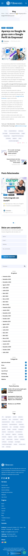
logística (14, 434)
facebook (22, 427)
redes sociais (9, 439)
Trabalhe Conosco (5, 518)
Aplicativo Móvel (5, 362)
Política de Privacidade (16, 553)
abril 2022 (5, 302)
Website (3, 379)
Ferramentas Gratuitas (14, 133)
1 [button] (13, 222)
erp (10, 427)
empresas (21, 131)
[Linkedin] (8, 478)
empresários (5, 427)
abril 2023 (5, 296)
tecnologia (10, 441)
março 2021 (6, 338)
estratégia (5, 133)
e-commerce (19, 422)
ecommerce (4, 424)
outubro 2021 (6, 318)
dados (21, 419)
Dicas (7, 13)
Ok (8, 553)
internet (4, 432)
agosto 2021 (6, 324)
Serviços (3, 508)
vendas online (22, 444)
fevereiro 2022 (7, 307)
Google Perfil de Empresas (17, 136)
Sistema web (4, 485)
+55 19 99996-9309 (12, 536)
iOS (3, 434)
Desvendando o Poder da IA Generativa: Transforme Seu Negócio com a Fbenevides (15, 398)
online (20, 138)
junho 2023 (6, 290)
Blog (2, 515)
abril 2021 (5, 335)
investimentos (19, 432)
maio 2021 (5, 332)
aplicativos (4, 419)
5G (2, 417)
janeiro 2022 (6, 310)
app (10, 419)
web (3, 446)
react (3, 439)
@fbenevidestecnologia (21, 126)
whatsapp (8, 446)
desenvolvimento (6, 422)
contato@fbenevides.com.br (11, 532)
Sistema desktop (5, 490)
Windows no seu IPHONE (14, 404)
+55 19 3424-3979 (11, 534)
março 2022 (6, 304)
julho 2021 (5, 327)
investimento (11, 432)
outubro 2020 (6, 349)
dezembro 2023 (7, 279)
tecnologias (17, 441)
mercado (4, 436)
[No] (26, 551)
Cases (2, 513)
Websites (3, 494)
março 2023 (6, 299)
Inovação (11, 194)
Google (23, 133)
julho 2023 (5, 287)
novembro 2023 (7, 282)
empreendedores (12, 131)
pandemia (21, 436)
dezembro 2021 (7, 313)
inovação (14, 429)
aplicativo (20, 417)
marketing (8, 138)
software (4, 441)
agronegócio (8, 417)
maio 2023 (5, 293)
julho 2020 (6, 352)
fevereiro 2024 (7, 276)
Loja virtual (4, 497)
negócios (14, 138)
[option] (14, 196)
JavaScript (8, 434)
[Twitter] (6, 478)
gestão (3, 429)
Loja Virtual (4, 371)
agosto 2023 (6, 285)
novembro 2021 (7, 316)
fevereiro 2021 (6, 341)
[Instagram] (4, 478)
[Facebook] (1, 478)
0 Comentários (4, 43)
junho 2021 (6, 330)
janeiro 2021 (6, 344)
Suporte (3, 510)
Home (2, 13)
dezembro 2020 (7, 347)
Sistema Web (4, 376)
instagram (21, 429)
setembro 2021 (7, 321)
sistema (16, 439)
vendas (15, 444)
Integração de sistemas (7, 492)
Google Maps (7, 136)
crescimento (15, 419)
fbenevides (6, 41)
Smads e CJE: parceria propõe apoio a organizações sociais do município (17, 390)
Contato (3, 520)
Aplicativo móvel (5, 487)
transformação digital (13, 141)
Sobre (2, 506)
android (14, 417)
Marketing (9, 27)
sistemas (22, 439)
